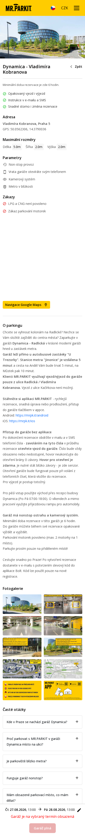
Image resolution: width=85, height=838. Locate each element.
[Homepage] (18, 8)
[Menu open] (76, 8)
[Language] (53, 8)
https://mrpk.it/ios (22, 421)
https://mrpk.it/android (32, 415)
